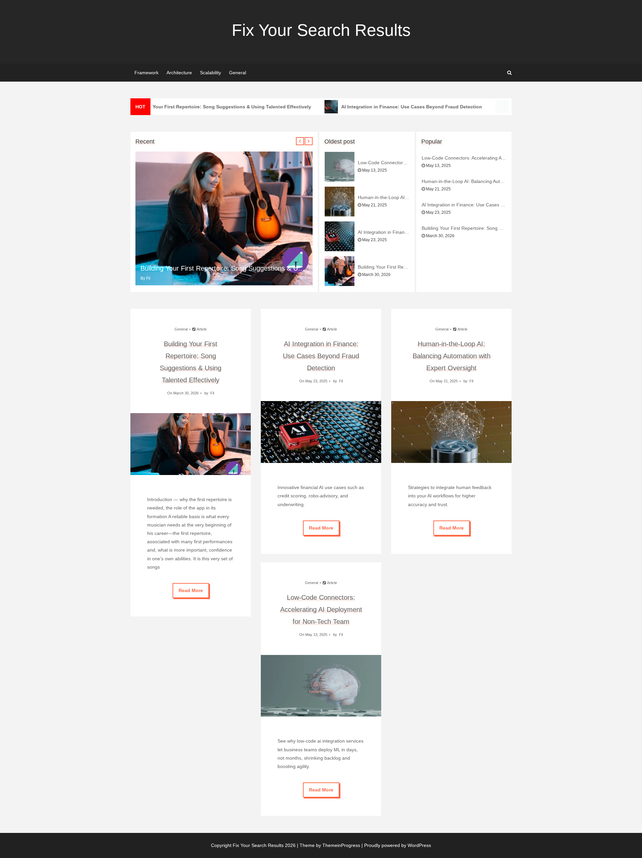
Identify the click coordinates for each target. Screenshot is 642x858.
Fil (148, 278)
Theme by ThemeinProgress (330, 845)
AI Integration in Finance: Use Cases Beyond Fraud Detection (404, 106)
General (237, 72)
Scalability (210, 72)
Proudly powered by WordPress (397, 845)
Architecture (179, 72)
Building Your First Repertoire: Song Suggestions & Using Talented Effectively (214, 106)
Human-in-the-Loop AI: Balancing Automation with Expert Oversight (383, 197)
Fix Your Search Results (321, 30)
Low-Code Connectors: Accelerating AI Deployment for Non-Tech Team (383, 162)
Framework (146, 72)
